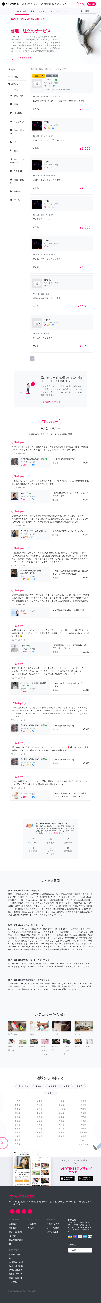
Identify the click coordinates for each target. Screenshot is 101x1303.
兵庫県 (61, 1101)
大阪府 (80, 1086)
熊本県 (83, 1121)
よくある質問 (53, 1228)
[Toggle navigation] (97, 3)
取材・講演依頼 (16, 1266)
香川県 (61, 1136)
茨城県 (17, 1129)
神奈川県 (52, 1086)
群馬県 (17, 1136)
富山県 (39, 1101)
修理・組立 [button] (22, 11)
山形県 (17, 1121)
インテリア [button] (55, 11)
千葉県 (17, 1140)
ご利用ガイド (53, 1224)
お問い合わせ (53, 1232)
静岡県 (39, 1125)
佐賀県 (83, 1113)
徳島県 (61, 1132)
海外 (83, 1140)
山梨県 (39, 1113)
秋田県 (17, 1117)
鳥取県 (61, 1113)
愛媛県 (83, 1101)
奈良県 (61, 1105)
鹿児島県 (83, 1132)
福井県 (39, 1109)
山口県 (61, 1129)
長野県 (39, 1117)
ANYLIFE (32, 1224)
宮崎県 (83, 1129)
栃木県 (17, 1132)
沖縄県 (83, 1136)
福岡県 (83, 1109)
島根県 (61, 1117)
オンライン (83, 1144)
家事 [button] (33, 11)
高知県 (83, 1105)
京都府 (50, 1093)
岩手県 (17, 1109)
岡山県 (61, 1121)
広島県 (61, 1125)
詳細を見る (58, 833)
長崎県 (83, 1117)
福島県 (17, 1125)
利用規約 (13, 1228)
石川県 (39, 1105)
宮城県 (17, 1113)
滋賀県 (39, 1136)
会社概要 (13, 1224)
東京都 (38, 1086)
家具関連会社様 (16, 1262)
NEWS (31, 1228)
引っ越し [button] (42, 11)
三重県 (39, 1132)
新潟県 (17, 1144)
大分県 (83, 1125)
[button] (32, 841)
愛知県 (39, 1129)
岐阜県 (39, 1121)
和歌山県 (61, 1109)
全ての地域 (23, 1086)
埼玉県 (66, 1086)
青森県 (17, 1105)
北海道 (17, 1101)
